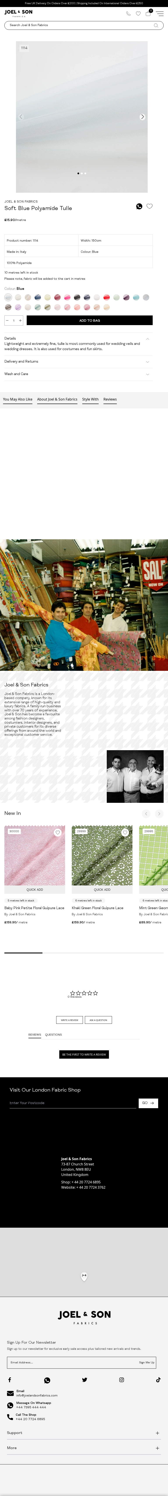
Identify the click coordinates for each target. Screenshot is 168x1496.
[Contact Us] (128, 13)
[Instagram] (121, 1379)
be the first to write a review (84, 1054)
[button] (84, 1277)
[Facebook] (9, 1379)
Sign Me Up (146, 1362)
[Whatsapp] (47, 1380)
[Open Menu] (160, 14)
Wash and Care (16, 374)
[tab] (69, 1020)
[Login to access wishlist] (149, 206)
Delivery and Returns (21, 362)
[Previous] (146, 813)
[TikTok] (158, 1379)
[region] (84, 1282)
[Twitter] (84, 1379)
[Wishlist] (138, 13)
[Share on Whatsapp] (139, 206)
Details (10, 339)
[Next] (159, 813)
